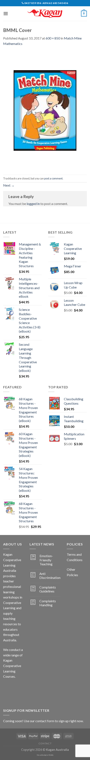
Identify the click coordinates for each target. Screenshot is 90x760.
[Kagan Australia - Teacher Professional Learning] (45, 13)
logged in (33, 204)
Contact (45, 743)
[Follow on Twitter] (7, 696)
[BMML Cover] (45, 110)
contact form (44, 721)
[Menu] (5, 13)
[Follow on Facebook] (7, 687)
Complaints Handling (47, 603)
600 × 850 (53, 38)
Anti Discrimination (49, 576)
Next (8, 185)
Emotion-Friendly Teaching (46, 560)
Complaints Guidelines (47, 589)
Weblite (51, 755)
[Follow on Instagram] (14, 687)
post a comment (53, 178)
